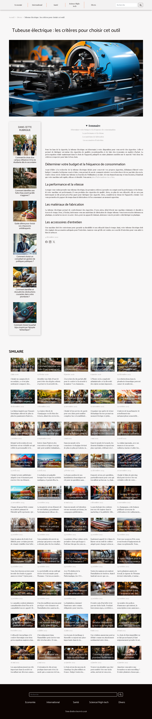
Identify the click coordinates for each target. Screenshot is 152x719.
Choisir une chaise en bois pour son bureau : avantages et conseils (102, 466)
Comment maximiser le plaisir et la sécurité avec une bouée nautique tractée (49, 467)
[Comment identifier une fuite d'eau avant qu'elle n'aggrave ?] (25, 178)
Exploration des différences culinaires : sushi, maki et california (129, 434)
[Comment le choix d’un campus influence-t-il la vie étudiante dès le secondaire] (25, 145)
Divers (93, 5)
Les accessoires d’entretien (93, 140)
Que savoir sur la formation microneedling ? (129, 658)
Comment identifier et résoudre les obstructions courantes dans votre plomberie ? (24, 293)
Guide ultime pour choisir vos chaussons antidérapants (25, 226)
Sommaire (94, 125)
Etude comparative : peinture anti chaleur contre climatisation (23, 626)
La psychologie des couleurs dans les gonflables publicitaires (102, 498)
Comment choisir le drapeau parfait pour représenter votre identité (23, 499)
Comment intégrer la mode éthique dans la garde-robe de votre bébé (75, 435)
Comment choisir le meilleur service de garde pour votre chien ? (76, 403)
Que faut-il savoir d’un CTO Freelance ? (75, 560)
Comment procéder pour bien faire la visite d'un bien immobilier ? (129, 626)
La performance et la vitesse (93, 133)
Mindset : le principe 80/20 (49, 528)
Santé (56, 5)
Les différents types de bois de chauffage (76, 656)
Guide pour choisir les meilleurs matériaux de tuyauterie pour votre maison (49, 499)
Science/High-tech (74, 5)
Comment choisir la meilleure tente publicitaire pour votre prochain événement (22, 467)
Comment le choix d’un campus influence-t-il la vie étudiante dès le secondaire (24, 160)
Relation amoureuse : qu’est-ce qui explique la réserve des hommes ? (102, 627)
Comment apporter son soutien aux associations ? (22, 658)
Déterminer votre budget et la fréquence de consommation (93, 130)
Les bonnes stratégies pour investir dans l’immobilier (49, 626)
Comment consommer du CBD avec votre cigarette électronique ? (22, 594)
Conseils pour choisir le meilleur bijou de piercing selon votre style (129, 467)
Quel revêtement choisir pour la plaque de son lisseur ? (102, 530)
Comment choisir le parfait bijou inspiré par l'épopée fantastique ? (25, 327)
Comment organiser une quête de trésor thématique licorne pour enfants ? (102, 403)
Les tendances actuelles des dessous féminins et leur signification (103, 435)
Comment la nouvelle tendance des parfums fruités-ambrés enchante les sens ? (129, 403)
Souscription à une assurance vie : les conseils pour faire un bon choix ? (129, 595)
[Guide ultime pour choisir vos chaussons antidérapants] (25, 211)
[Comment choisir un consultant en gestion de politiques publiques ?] (25, 244)
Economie (18, 5)
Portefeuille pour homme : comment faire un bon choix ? (49, 562)
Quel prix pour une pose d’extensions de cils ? (49, 658)
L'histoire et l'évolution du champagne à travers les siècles (129, 498)
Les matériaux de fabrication (93, 137)
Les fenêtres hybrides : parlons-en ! (103, 560)
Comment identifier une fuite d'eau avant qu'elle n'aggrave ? (25, 193)
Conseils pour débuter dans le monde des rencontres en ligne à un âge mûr (49, 435)
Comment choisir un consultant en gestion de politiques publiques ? (25, 259)
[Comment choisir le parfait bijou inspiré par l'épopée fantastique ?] (25, 312)
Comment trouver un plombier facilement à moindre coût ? (102, 658)
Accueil (11, 17)
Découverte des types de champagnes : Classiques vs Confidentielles (49, 403)
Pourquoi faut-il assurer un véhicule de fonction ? (76, 594)
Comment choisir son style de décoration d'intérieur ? (23, 434)
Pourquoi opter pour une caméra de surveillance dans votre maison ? (49, 595)
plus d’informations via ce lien (103, 177)
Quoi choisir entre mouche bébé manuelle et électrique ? (102, 595)
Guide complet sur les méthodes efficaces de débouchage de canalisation (76, 467)
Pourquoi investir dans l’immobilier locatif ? (22, 560)
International (37, 5)
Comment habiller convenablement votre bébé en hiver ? (23, 530)
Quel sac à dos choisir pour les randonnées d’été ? (129, 530)
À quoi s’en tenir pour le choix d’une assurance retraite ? (129, 562)
